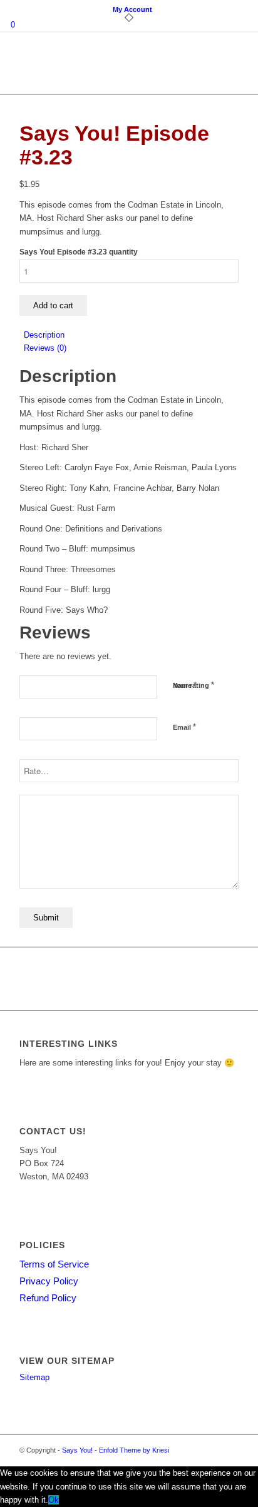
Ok (53, 1499)
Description (44, 335)
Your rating (193, 685)
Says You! (77, 1450)
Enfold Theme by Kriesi (134, 1450)
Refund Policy (47, 1298)
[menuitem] (132, 9)
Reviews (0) (45, 348)
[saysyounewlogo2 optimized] (107, 69)
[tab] (131, 334)
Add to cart (53, 305)
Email (184, 727)
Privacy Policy (48, 1281)
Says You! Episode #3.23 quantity (78, 252)
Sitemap (34, 1377)
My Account (132, 9)
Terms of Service (54, 1264)
